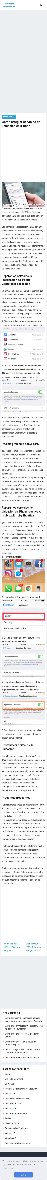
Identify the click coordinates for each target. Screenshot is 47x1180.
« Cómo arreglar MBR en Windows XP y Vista (12, 947)
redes (8, 1118)
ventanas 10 (10, 1108)
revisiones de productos (16, 1128)
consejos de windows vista (17, 1143)
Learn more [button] (8, 1168)
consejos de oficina (14, 1079)
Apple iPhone (8, 117)
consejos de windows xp (16, 1113)
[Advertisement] (23, 35)
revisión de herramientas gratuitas (21, 1089)
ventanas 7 (10, 1133)
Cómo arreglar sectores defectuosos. (22, 1057)
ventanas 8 (10, 1093)
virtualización (11, 1138)
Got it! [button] (23, 1175)
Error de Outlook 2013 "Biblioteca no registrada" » (33, 947)
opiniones (9, 1084)
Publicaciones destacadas (17, 1098)
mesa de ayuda (12, 1123)
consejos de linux (13, 1103)
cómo (7, 1074)
